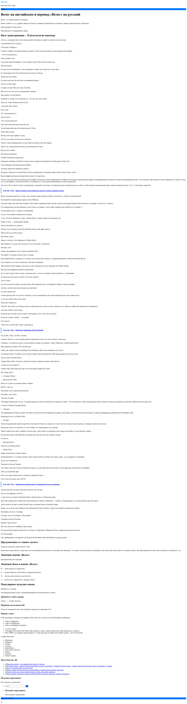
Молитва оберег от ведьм (35, 664)
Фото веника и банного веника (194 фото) (53, 674)
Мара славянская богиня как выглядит (49, 670)
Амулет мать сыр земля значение (43, 672)
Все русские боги (26, 668)
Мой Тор (4, 2)
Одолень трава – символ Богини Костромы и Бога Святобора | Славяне (86, 666)
